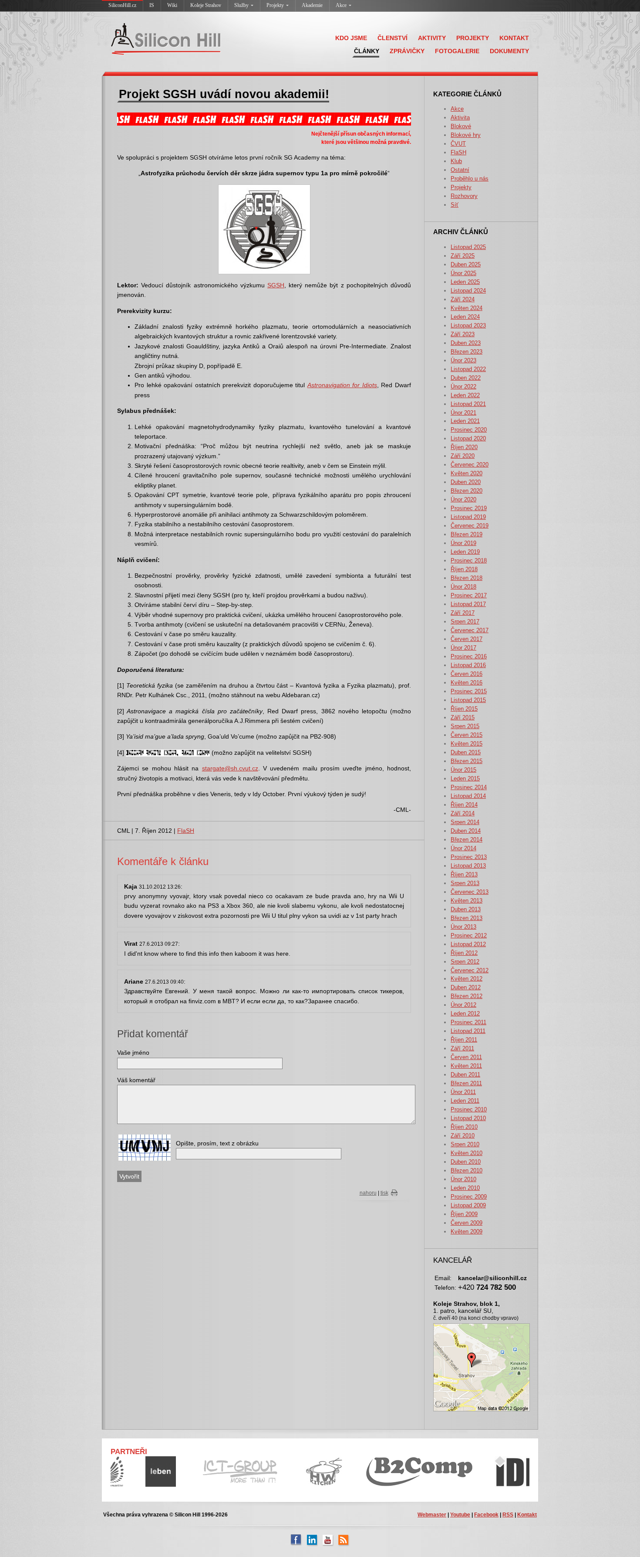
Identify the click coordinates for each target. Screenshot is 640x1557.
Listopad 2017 (468, 604)
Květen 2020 (466, 473)
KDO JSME (351, 37)
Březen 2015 (466, 761)
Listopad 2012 (468, 944)
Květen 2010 (466, 1153)
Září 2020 (463, 456)
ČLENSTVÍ (392, 37)
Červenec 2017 (469, 630)
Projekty (275, 5)
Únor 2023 (463, 360)
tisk (384, 1193)
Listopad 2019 (468, 517)
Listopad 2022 (468, 369)
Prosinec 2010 (469, 1109)
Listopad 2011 (468, 1031)
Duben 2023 (466, 343)
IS (151, 5)
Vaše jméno (133, 1052)
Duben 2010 (466, 1161)
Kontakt (527, 1515)
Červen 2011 (466, 1057)
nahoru (368, 1193)
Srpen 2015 (465, 726)
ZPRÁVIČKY (407, 51)
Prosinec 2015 (469, 691)
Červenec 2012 (469, 970)
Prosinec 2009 (469, 1196)
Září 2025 (463, 255)
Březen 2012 (466, 996)
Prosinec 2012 (469, 935)
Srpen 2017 (465, 621)
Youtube (460, 1515)
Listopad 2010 (468, 1118)
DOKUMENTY (509, 51)
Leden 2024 (465, 316)
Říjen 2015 (464, 708)
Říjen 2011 (464, 1039)
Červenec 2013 (469, 892)
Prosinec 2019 (469, 508)
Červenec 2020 (469, 464)
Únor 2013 (463, 926)
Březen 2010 (466, 1170)
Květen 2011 (466, 1066)
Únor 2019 (463, 543)
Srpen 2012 (465, 961)
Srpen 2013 (465, 883)
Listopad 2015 (468, 700)
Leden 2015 (465, 778)
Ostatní (460, 170)
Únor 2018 (463, 586)
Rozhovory (464, 196)
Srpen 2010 (465, 1144)
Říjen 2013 (464, 874)
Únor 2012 (463, 1005)
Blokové (461, 126)
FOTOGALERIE (457, 51)
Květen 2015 (466, 743)
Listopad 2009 (468, 1205)
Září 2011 (462, 1048)
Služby (241, 5)
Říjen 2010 (464, 1127)
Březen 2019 (466, 534)
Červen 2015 (466, 735)
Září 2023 (463, 334)
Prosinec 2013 (469, 857)
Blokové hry (466, 135)
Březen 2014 (466, 839)
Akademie (312, 5)
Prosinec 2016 (469, 656)
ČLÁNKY (366, 51)
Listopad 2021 (468, 404)
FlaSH (458, 152)
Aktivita (460, 117)
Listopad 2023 (468, 325)
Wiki (172, 5)
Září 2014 (463, 813)
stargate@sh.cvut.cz (230, 768)
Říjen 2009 (464, 1214)
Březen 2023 (466, 351)
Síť (454, 204)
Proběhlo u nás (469, 178)
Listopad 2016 (468, 665)
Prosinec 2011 (468, 1022)
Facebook (486, 1515)
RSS (507, 1515)
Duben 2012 (466, 987)
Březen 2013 (466, 918)
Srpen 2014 (465, 822)
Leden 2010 (465, 1188)
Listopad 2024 (468, 290)
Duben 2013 (466, 909)
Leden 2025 (465, 282)
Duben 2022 (466, 378)
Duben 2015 (466, 752)
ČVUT (458, 143)
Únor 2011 (463, 1092)
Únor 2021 (463, 412)
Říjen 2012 (464, 953)
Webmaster (432, 1515)
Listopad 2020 (468, 438)
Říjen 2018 (464, 569)
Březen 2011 (466, 1083)
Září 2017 (463, 613)
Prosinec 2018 (469, 560)
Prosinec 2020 (469, 429)
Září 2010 (463, 1135)
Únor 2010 (463, 1179)
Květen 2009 (466, 1231)
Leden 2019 (465, 552)
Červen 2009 (466, 1223)
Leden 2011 (465, 1100)
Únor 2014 (463, 848)
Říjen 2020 (464, 447)
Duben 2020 (466, 482)
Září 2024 (463, 299)
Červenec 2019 (469, 525)
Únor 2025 (463, 273)
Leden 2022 (465, 395)
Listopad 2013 (468, 865)
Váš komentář (136, 1080)
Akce (341, 5)
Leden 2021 (465, 421)
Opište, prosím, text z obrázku (217, 1143)
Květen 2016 (466, 682)
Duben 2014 (466, 831)
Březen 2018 (466, 578)
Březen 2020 (466, 490)
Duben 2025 (466, 264)
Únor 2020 (463, 499)
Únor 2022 (463, 386)
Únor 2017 (463, 647)
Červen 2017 (466, 639)
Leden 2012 (465, 1013)
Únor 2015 (463, 770)
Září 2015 (463, 717)
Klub (456, 161)
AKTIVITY (432, 37)
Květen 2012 (466, 978)
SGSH (275, 285)
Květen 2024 (466, 308)
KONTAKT (514, 37)
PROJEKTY (472, 37)
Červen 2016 (466, 674)
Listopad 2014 (468, 796)
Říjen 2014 (464, 804)
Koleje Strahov (205, 5)
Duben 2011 (465, 1074)
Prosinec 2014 (469, 787)
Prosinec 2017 (469, 595)
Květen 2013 (466, 900)
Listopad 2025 (468, 247)
